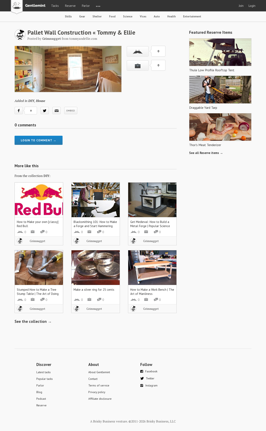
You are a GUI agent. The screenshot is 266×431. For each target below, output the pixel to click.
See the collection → (33, 321)
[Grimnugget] (20, 38)
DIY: (46, 176)
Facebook (151, 371)
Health (171, 16)
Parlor (86, 6)
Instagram (151, 385)
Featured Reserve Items (210, 32)
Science (127, 16)
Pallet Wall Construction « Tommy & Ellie (81, 32)
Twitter (150, 378)
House (40, 100)
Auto (157, 16)
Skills (68, 16)
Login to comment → (38, 140)
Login (252, 6)
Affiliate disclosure (100, 399)
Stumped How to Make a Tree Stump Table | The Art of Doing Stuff (38, 294)
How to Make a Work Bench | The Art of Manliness (152, 292)
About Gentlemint (99, 372)
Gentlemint (29, 7)
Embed (70, 110)
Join (241, 6)
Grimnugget (37, 241)
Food (112, 16)
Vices (143, 16)
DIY (31, 100)
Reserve (70, 6)
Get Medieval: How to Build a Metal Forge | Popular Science (150, 224)
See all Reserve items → (206, 153)
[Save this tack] (138, 65)
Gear (82, 16)
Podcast (41, 399)
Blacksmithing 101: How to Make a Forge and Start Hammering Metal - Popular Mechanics (95, 226)
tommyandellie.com (83, 38)
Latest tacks (43, 372)
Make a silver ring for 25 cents (94, 290)
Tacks (55, 6)
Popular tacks (44, 379)
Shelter (97, 16)
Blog (39, 392)
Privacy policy (96, 392)
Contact (92, 379)
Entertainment (192, 16)
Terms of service (98, 385)
